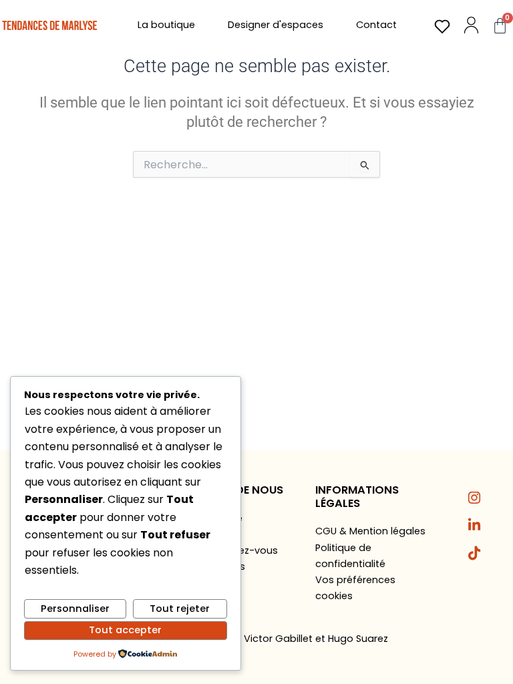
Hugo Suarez (358, 638)
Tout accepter (125, 630)
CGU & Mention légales (370, 531)
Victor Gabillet (278, 638)
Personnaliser (75, 608)
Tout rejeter (180, 608)
